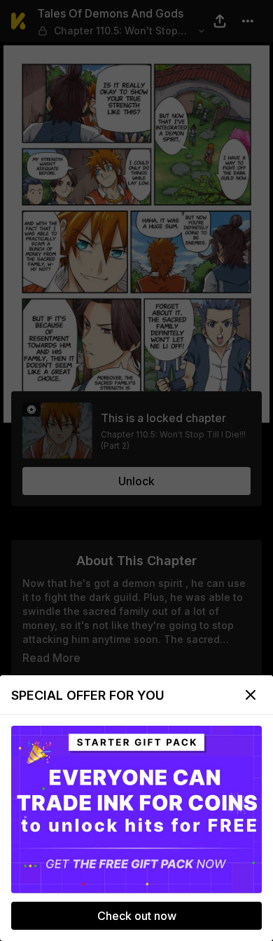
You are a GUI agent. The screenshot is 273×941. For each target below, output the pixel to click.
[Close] (250, 695)
